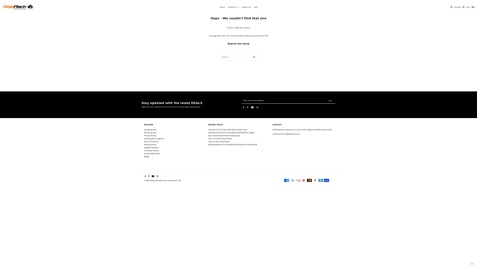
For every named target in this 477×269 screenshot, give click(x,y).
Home (222, 7)
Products (232, 7)
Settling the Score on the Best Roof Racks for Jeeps (231, 132)
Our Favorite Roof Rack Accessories (224, 135)
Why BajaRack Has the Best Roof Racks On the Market (232, 144)
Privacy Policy (150, 135)
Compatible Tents (152, 153)
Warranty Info (150, 132)
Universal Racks (151, 150)
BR (180, 180)
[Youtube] (252, 107)
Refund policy (150, 144)
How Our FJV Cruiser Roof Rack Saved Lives (227, 129)
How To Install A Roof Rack (220, 138)
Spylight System (151, 147)
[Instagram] (257, 107)
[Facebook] (243, 107)
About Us (246, 7)
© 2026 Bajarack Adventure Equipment (161, 180)
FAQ (256, 7)
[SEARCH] (451, 7)
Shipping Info (150, 129)
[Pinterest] (247, 107)
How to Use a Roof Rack (219, 141)
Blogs (146, 156)
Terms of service (151, 141)
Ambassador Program (154, 138)
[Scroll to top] (472, 264)
